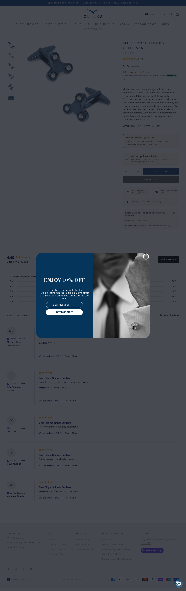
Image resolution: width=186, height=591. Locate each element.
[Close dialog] (146, 256)
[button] (178, 583)
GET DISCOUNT (64, 312)
